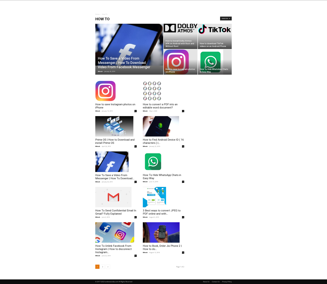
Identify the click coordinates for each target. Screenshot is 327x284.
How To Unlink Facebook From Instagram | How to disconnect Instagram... (113, 249)
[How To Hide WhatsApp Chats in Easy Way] (215, 62)
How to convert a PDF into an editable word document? (160, 106)
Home (97, 14)
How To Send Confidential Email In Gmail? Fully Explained (115, 212)
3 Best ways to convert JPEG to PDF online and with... (162, 212)
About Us (206, 282)
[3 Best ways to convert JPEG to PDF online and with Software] (163, 197)
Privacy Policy (227, 282)
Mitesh (100, 71)
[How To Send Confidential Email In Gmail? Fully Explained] (116, 197)
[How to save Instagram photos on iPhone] (180, 62)
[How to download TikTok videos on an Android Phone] (215, 29)
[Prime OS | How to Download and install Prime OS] (116, 126)
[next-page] (108, 267)
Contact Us (216, 282)
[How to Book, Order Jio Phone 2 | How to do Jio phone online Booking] (163, 232)
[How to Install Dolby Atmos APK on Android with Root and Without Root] (180, 28)
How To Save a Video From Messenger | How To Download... (114, 177)
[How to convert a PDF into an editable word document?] (163, 91)
